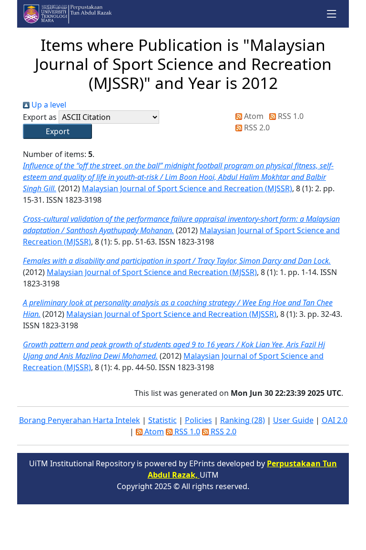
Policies (198, 420)
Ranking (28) (242, 420)
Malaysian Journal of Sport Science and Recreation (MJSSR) (187, 188)
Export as (40, 117)
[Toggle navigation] (332, 14)
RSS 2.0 (256, 127)
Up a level (48, 104)
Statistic (162, 420)
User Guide (293, 420)
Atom (253, 116)
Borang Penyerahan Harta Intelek (79, 420)
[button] (57, 131)
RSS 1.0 (290, 116)
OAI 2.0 (334, 420)
